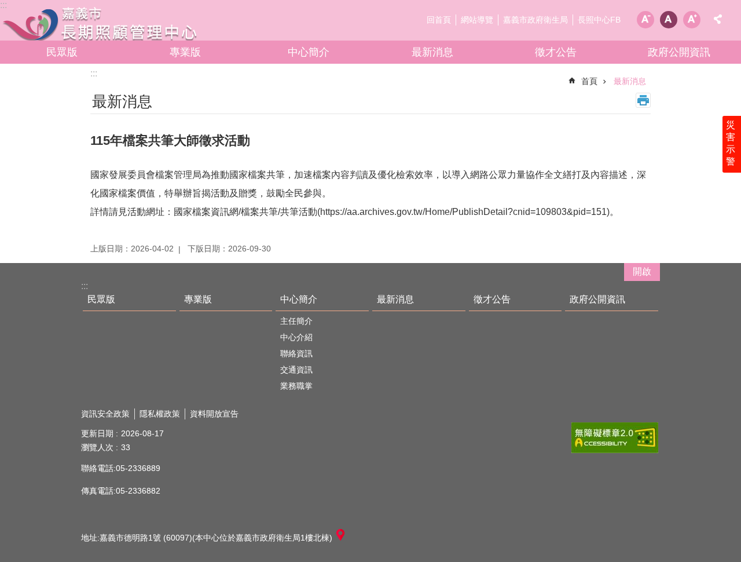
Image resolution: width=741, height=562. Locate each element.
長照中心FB (599, 19)
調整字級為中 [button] (668, 19)
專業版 (185, 52)
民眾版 (62, 52)
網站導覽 (477, 19)
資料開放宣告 (214, 413)
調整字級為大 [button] (691, 19)
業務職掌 (296, 386)
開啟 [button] (642, 271)
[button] (614, 437)
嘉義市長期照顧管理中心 (101, 23)
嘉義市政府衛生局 (535, 19)
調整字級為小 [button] (645, 19)
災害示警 (730, 143)
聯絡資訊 (296, 353)
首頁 (589, 81)
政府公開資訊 (679, 52)
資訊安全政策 (105, 413)
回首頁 (439, 19)
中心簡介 (308, 52)
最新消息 (432, 52)
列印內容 (643, 100)
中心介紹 (296, 337)
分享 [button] (718, 19)
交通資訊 (296, 369)
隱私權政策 (160, 413)
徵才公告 (556, 52)
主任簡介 (296, 321)
